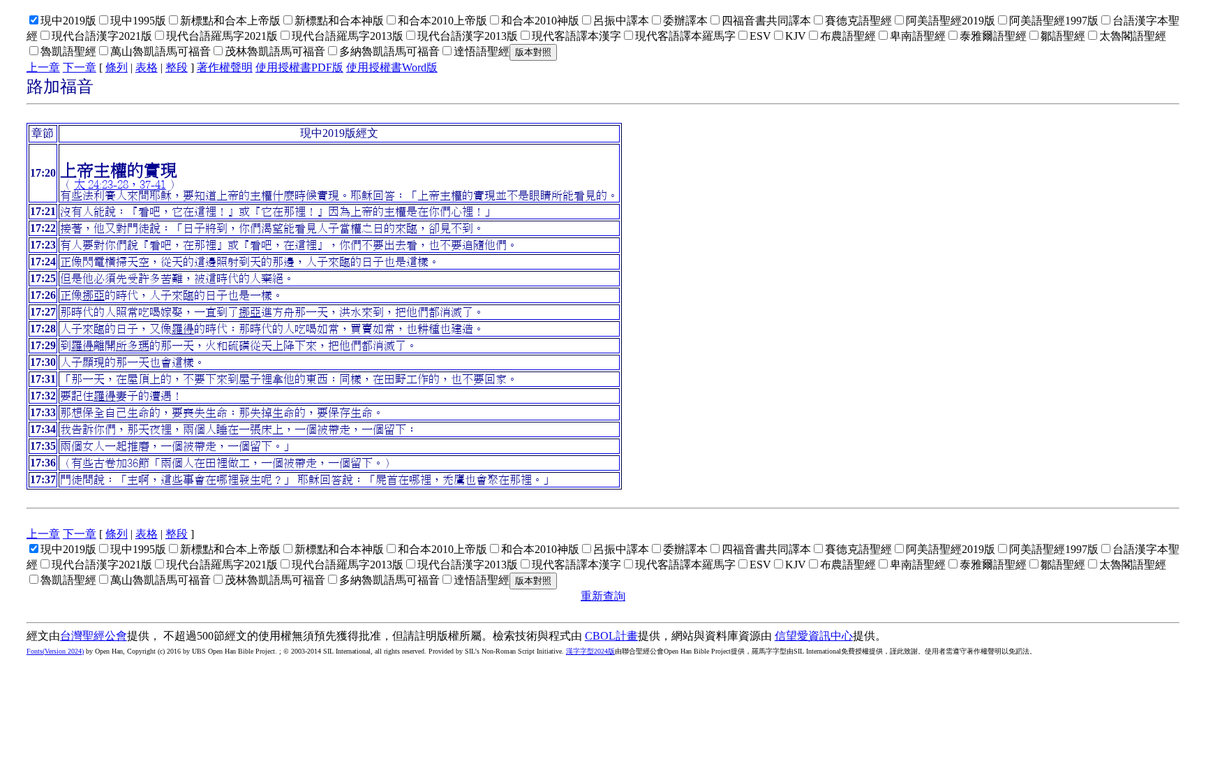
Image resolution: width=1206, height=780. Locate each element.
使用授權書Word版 (392, 67)
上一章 (43, 67)
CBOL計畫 (611, 636)
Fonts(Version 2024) (55, 651)
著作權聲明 (225, 67)
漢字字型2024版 (590, 651)
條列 (116, 67)
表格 (146, 67)
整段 (176, 67)
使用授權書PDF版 (299, 67)
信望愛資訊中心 (814, 636)
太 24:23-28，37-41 (120, 184)
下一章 (79, 67)
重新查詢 (603, 596)
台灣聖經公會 (93, 636)
